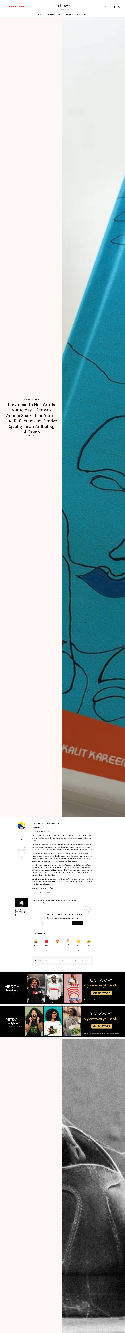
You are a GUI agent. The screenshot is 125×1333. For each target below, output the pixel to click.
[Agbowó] (62, 6)
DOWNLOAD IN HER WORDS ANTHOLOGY (47, 823)
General (36, 399)
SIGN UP (77, 923)
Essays (25, 399)
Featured (30, 399)
